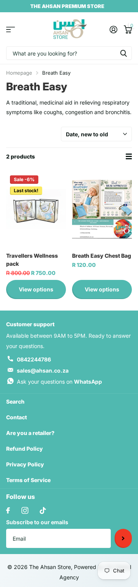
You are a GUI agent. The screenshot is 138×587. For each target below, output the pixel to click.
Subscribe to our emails (37, 522)
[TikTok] (43, 510)
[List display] (129, 157)
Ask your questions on (59, 381)
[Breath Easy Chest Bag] (102, 209)
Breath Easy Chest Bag (101, 255)
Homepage (19, 73)
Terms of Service (28, 480)
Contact (16, 417)
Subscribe (123, 538)
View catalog (10, 29)
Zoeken (123, 53)
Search (15, 401)
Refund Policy (24, 448)
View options (36, 289)
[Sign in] (113, 29)
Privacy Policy (25, 464)
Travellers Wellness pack (32, 259)
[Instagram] (24, 510)
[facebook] (8, 510)
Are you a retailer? (30, 433)
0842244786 (34, 359)
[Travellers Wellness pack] (36, 209)
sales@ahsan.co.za (43, 370)
